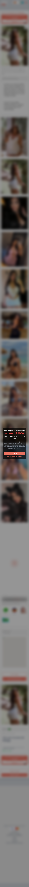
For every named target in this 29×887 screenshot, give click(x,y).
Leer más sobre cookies (14, 456)
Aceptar (14, 453)
